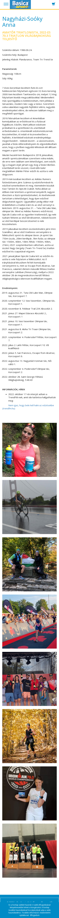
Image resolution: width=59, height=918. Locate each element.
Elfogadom (34, 915)
